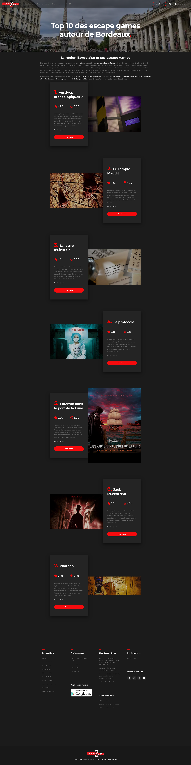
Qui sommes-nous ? (49, 691)
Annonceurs (75, 664)
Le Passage (147, 76)
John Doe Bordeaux (47, 79)
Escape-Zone (78, 760)
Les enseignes (43, 4)
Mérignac (100, 63)
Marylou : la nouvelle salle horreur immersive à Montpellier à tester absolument (109, 661)
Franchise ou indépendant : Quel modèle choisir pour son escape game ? (109, 676)
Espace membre (181, 4)
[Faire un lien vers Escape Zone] (139, 678)
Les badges (46, 688)
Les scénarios (47, 680)
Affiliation (75, 671)
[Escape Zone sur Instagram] (134, 678)
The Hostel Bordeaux (94, 76)
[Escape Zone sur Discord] (144, 678)
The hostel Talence (79, 76)
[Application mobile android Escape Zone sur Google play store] (81, 693)
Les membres (47, 669)
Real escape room (109, 76)
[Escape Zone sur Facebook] (129, 678)
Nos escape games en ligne (109, 704)
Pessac (112, 63)
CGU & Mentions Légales (104, 760)
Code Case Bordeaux (109, 79)
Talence (106, 63)
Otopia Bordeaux (136, 76)
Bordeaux (82, 63)
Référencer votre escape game (80, 659)
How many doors (61, 79)
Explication (29, 4)
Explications (47, 662)
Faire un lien (75, 668)
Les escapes (57, 4)
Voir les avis (69, 137)
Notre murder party (106, 708)
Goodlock (71, 79)
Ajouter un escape (49, 684)
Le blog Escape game (107, 682)
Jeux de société (104, 701)
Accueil (45, 658)
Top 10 (68, 4)
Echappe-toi (97, 79)
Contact (114, 760)
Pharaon (67, 566)
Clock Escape (122, 79)
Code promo (46, 666)
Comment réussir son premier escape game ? (107, 669)
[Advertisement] (95, 727)
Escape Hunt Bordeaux (84, 79)
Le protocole (124, 322)
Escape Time (131, 658)
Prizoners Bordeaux (122, 76)
